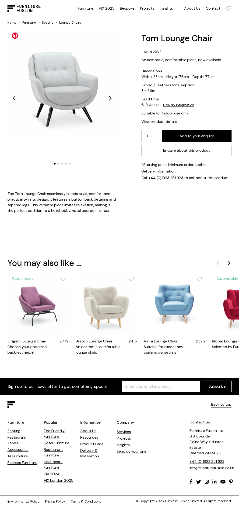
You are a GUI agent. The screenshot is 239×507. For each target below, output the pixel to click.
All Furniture (17, 456)
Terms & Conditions (86, 501)
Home (12, 22)
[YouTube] (223, 481)
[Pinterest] (231, 481)
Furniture (85, 8)
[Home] (24, 8)
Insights (166, 8)
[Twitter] (198, 481)
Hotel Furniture (56, 443)
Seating (47, 22)
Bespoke (127, 8)
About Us (192, 8)
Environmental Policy (23, 501)
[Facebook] (191, 481)
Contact (213, 8)
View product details (159, 121)
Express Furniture (22, 462)
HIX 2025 (106, 8)
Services (124, 431)
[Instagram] (207, 481)
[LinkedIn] (214, 481)
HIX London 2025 (58, 480)
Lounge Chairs (70, 22)
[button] (14, 98)
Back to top (221, 404)
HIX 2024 (52, 473)
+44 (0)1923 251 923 (207, 461)
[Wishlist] (229, 8)
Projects (147, 8)
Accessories (17, 449)
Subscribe (217, 386)
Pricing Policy (55, 501)
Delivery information (178, 105)
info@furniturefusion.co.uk (212, 468)
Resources (89, 437)
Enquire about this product (186, 150)
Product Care (91, 443)
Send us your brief (132, 451)
